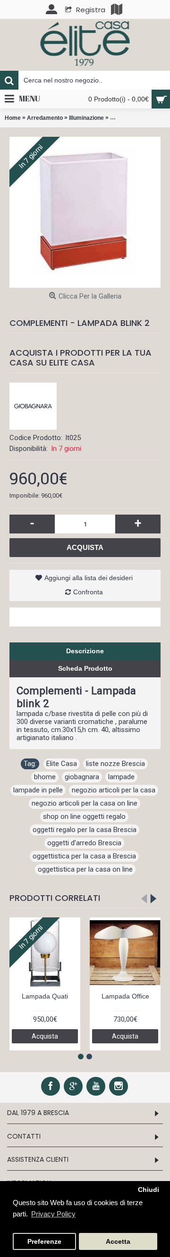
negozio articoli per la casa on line (84, 803)
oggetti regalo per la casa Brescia (84, 829)
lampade (121, 777)
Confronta (88, 592)
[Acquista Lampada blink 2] (85, 212)
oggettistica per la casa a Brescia (84, 856)
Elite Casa (61, 763)
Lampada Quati (45, 996)
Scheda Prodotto (85, 668)
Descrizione (85, 651)
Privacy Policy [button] (53, 1214)
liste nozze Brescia (115, 763)
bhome (45, 777)
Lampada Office (125, 996)
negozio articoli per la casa (113, 790)
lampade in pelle (38, 790)
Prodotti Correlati (54, 898)
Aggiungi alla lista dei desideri (88, 578)
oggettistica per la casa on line (85, 869)
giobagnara (82, 777)
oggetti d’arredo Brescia (84, 843)
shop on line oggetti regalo (84, 816)
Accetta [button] (118, 1241)
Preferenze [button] (44, 1241)
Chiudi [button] (148, 1189)
